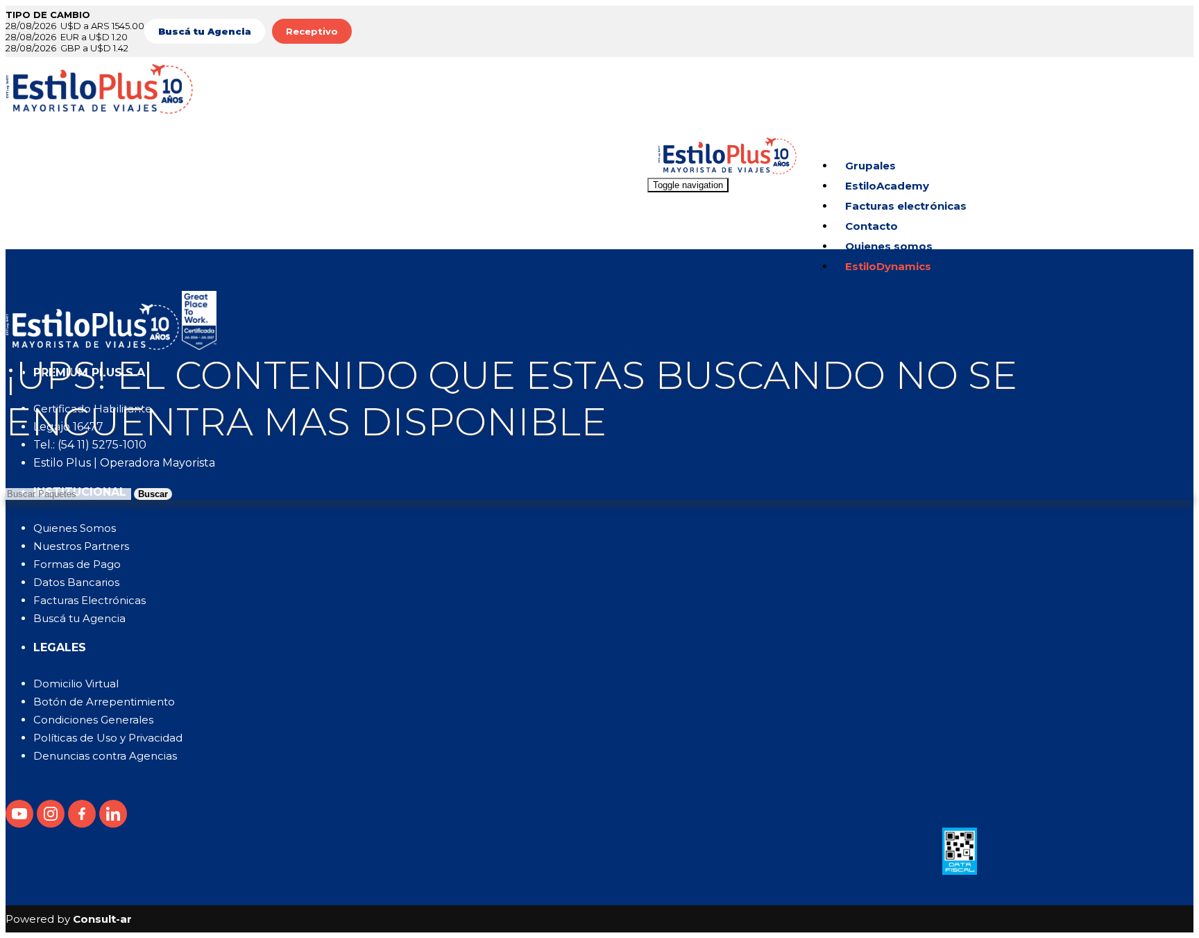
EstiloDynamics (888, 266)
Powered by (69, 919)
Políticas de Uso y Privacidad (107, 737)
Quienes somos (889, 246)
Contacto (871, 226)
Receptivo (312, 31)
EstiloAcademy (887, 185)
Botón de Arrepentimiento (104, 701)
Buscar (153, 494)
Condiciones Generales (93, 719)
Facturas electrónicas (906, 205)
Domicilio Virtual (76, 683)
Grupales (870, 165)
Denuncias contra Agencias (105, 755)
